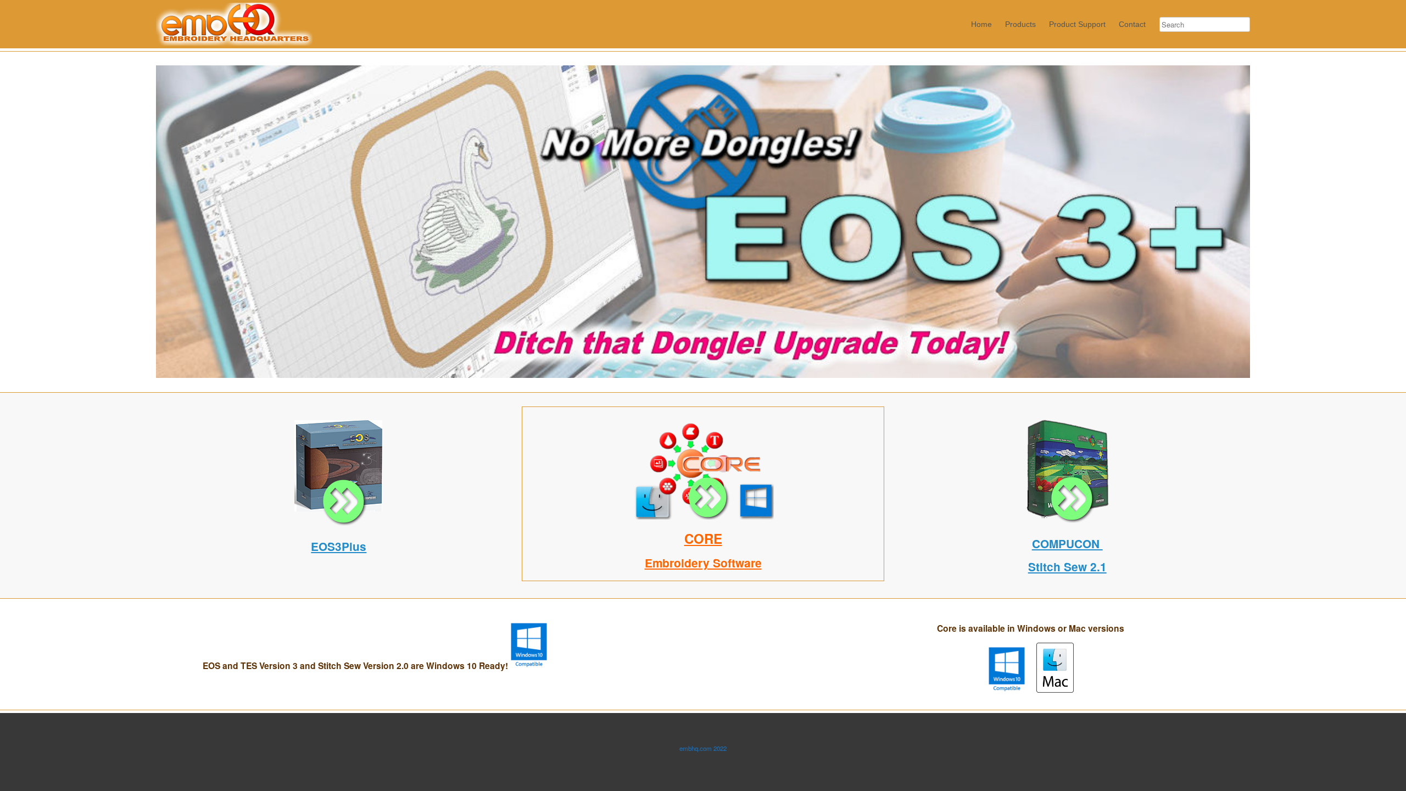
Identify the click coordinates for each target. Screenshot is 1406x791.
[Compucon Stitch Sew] (1067, 520)
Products (1020, 24)
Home (981, 24)
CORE (703, 538)
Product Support (1077, 24)
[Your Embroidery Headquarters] (234, 24)
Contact (1132, 24)
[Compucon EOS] (339, 523)
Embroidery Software (703, 563)
